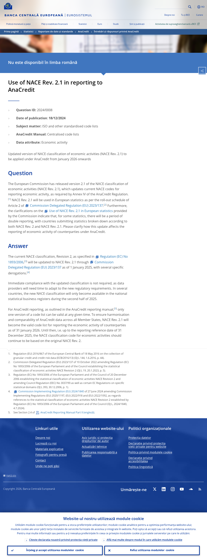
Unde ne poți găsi (47, 466)
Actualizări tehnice (94, 446)
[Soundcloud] (191, 489)
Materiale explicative (49, 449)
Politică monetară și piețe (18, 24)
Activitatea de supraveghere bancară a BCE (175, 24)
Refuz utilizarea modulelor (152, 550)
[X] (154, 489)
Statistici (83, 24)
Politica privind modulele (150, 452)
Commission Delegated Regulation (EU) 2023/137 (66, 205)
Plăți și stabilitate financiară (54, 24)
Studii (116, 24)
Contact (40, 460)
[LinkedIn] (164, 489)
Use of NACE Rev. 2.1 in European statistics (81, 211)
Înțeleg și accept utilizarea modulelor (55, 550)
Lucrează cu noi (46, 443)
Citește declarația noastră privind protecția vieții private (63, 540)
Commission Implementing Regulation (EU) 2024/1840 (51, 391)
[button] (195, 7)
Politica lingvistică (140, 467)
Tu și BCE (185, 15)
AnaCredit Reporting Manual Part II (61, 412)
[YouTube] (182, 489)
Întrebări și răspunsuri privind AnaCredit (116, 32)
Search (189, 7)
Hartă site (11, 476)
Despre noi (169, 15)
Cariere (199, 15)
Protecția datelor (139, 438)
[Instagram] (173, 489)
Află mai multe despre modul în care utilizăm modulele (144, 540)
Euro (100, 24)
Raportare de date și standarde (55, 32)
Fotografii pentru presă (51, 455)
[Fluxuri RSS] (200, 489)
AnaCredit (83, 32)
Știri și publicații (137, 24)
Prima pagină (11, 32)
